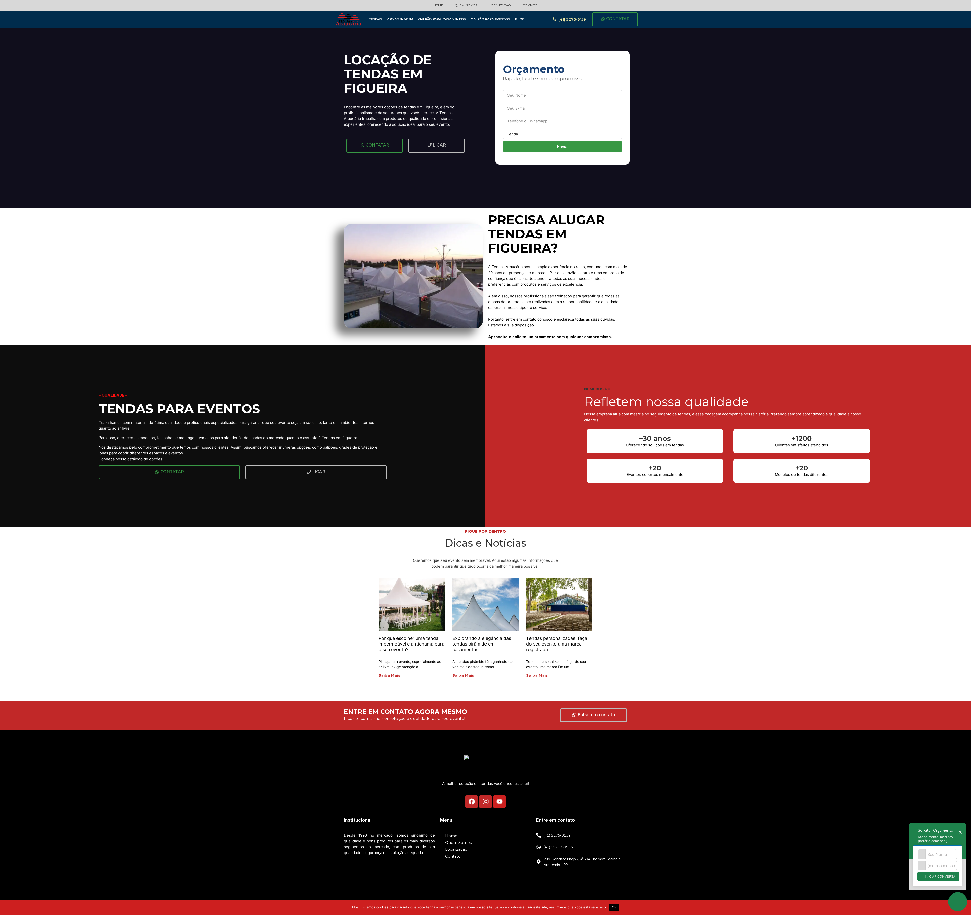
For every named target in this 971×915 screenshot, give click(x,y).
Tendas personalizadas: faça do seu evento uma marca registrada (556, 644)
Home (438, 5)
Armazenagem (400, 19)
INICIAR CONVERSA (939, 876)
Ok (614, 907)
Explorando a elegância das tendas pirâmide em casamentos (481, 644)
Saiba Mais (389, 675)
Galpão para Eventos (490, 19)
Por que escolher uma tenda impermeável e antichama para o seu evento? (411, 644)
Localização (500, 5)
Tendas (375, 19)
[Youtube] (499, 801)
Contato (530, 5)
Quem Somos (466, 5)
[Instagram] (485, 801)
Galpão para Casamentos (442, 19)
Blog (519, 19)
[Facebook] (471, 801)
